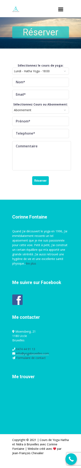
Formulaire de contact (31, 358)
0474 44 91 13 (25, 349)
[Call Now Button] (71, 459)
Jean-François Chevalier (28, 453)
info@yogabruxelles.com (32, 353)
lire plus (31, 263)
